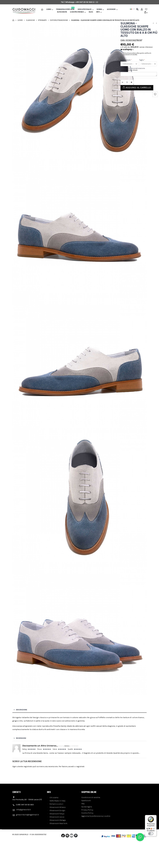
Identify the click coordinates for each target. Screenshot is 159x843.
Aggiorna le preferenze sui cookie (95, 816)
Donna (99, 9)
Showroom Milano (58, 807)
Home (13, 20)
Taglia (142, 60)
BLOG (91, 12)
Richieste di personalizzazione (132, 68)
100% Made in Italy (57, 801)
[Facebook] (63, 836)
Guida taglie (86, 807)
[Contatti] (97, 2)
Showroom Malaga (58, 820)
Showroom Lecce (57, 817)
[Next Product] (156, 23)
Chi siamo (54, 797)
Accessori (111, 9)
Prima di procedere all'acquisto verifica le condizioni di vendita (137, 53)
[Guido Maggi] (23, 11)
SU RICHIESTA (62, 12)
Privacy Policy (87, 810)
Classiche (30, 20)
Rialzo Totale (126, 60)
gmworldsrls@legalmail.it (27, 815)
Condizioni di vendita (90, 797)
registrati (80, 766)
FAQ (82, 803)
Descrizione (21, 710)
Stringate (42, 20)
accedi (71, 766)
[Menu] (155, 816)
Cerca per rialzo (85, 9)
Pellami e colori (56, 804)
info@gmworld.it (23, 809)
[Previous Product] (153, 23)
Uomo (48, 9)
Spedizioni (86, 800)
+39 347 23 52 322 (84, 2)
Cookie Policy (87, 813)
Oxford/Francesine (59, 20)
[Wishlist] (146, 9)
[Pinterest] (76, 836)
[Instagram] (67, 836)
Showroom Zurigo (57, 810)
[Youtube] (71, 836)
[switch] (150, 833)
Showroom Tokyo (57, 814)
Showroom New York (58, 823)
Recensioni (21, 738)
